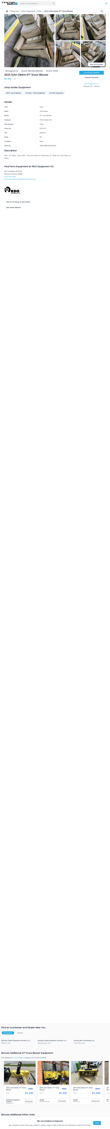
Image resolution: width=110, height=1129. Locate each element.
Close (97, 1123)
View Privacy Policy (84, 1125)
